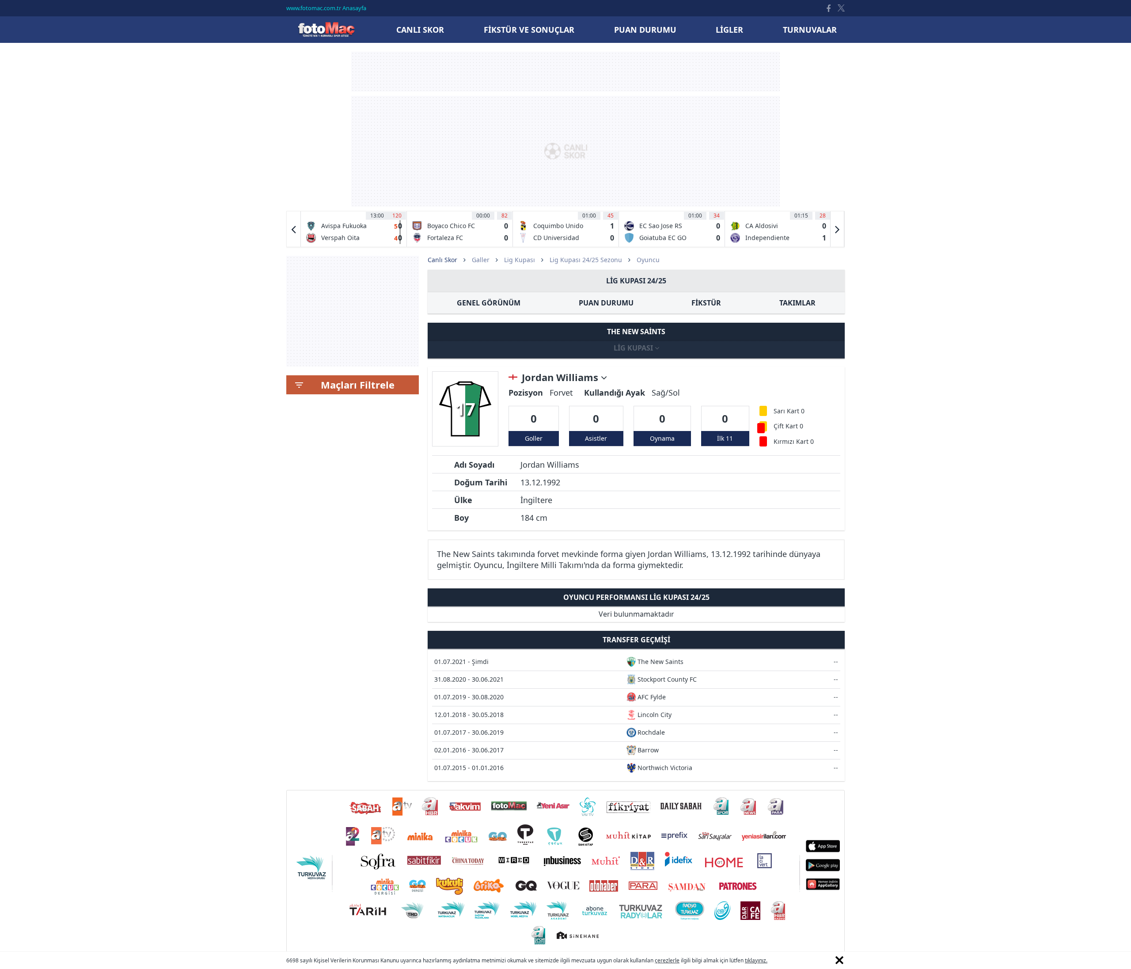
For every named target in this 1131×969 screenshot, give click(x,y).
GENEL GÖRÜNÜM (488, 303)
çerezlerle (667, 960)
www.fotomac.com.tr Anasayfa (326, 8)
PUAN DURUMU (606, 303)
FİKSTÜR (706, 303)
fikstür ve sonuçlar (529, 29)
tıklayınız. (756, 960)
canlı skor (420, 29)
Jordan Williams (561, 377)
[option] (354, 229)
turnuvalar (810, 29)
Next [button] (837, 229)
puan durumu (645, 29)
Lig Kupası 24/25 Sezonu (586, 260)
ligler (729, 29)
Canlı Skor (326, 29)
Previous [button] (294, 229)
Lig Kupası (519, 260)
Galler (481, 260)
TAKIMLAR (797, 303)
